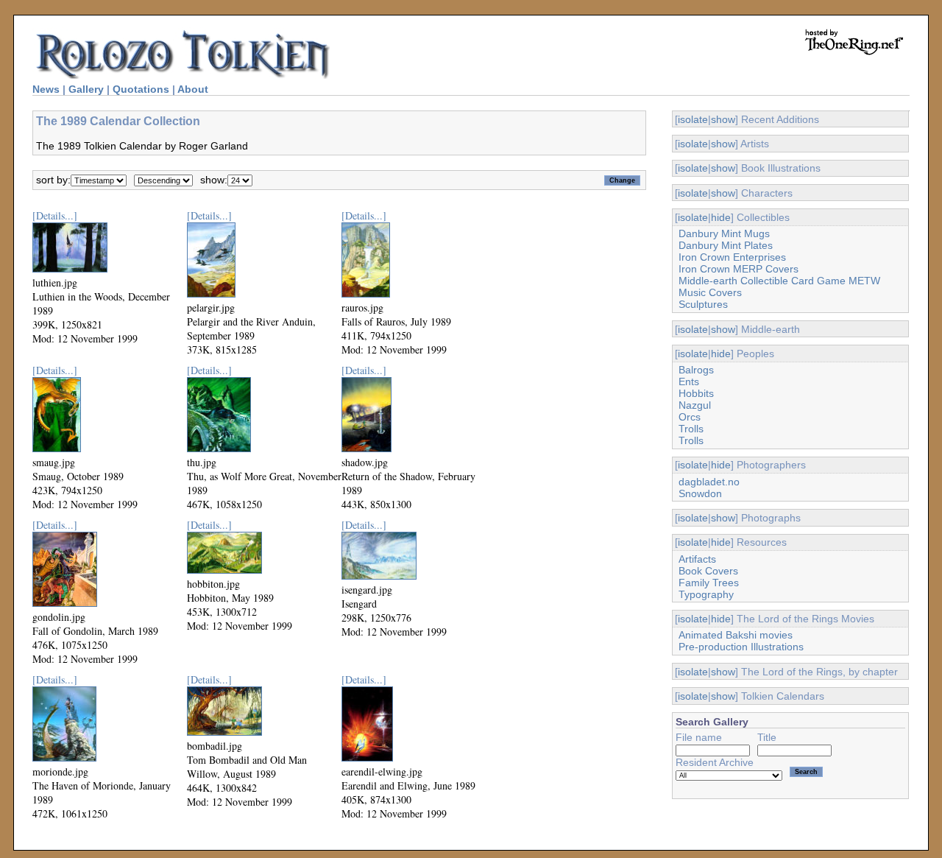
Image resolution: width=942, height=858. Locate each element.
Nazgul (695, 405)
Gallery (86, 89)
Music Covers (710, 292)
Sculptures (703, 304)
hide (721, 217)
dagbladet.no (709, 482)
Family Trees (709, 582)
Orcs (690, 417)
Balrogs (696, 370)
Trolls (691, 429)
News (46, 89)
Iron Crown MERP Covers (738, 269)
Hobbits (696, 393)
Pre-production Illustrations (741, 647)
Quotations (141, 89)
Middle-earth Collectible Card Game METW (779, 280)
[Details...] (54, 215)
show (723, 119)
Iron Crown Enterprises (732, 257)
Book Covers (708, 571)
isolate (693, 119)
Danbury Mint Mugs (724, 233)
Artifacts (697, 559)
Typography (706, 594)
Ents (689, 381)
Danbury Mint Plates (726, 245)
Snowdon (700, 493)
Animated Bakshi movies (736, 635)
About (192, 89)
